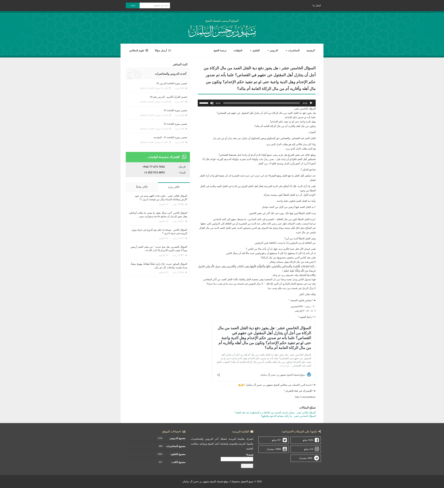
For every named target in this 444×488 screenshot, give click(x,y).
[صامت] (212, 103)
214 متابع (308, 449)
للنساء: (182, 172)
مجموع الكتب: (178, 462)
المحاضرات (293, 50)
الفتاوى (256, 50)
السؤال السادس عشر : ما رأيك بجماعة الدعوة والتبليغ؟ (288, 416)
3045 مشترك (305, 458)
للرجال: (182, 167)
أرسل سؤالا (161, 50)
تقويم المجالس (137, 50)
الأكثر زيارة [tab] (173, 187)
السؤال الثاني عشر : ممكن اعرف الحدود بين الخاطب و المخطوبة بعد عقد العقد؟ (275, 412)
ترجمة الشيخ (220, 50)
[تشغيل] (311, 103)
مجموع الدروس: (177, 438)
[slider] (204, 103)
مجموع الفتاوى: (178, 454)
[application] (257, 103)
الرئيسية (310, 50)
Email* (249, 455)
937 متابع (276, 440)
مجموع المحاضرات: (176, 446)
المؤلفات (237, 50)
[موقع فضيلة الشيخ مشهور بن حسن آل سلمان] (222, 30)
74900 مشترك (274, 449)
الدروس (273, 50)
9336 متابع (308, 440)
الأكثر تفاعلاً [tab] (142, 187)
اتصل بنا (317, 5)
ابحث (132, 5)
